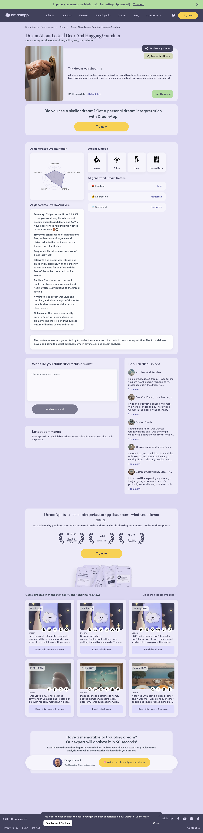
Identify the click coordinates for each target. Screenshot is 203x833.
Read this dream (101, 649)
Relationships (48, 27)
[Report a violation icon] (102, 68)
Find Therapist (162, 94)
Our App (66, 15)
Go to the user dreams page (158, 594)
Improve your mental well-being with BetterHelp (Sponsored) (91, 4)
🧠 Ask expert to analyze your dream (124, 762)
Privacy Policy (10, 827)
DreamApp (30, 27)
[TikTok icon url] (198, 818)
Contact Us (193, 827)
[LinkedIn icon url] (172, 818)
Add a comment (55, 409)
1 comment (134, 389)
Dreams (122, 15)
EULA (25, 827)
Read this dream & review (50, 649)
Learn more (142, 816)
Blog (136, 15)
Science (50, 15)
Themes (83, 15)
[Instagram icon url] (191, 818)
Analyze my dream (159, 48)
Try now (188, 15)
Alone (62, 27)
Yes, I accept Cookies (58, 823)
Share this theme (160, 56)
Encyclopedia (102, 15)
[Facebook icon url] (178, 818)
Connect (138, 4)
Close (156, 823)
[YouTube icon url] (184, 818)
